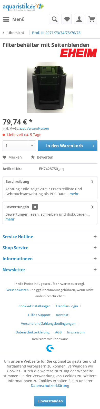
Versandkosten (17, 290)
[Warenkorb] (92, 19)
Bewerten (44, 157)
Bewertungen (17, 206)
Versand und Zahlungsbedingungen (48, 323)
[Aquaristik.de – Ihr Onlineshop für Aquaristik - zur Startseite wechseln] (23, 7)
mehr (74, 193)
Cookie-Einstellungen (34, 306)
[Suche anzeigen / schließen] (54, 19)
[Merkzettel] (67, 19)
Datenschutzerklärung (32, 332)
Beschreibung (17, 181)
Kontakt (62, 314)
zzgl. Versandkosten (34, 128)
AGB (58, 332)
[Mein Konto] (79, 19)
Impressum (76, 332)
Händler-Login (67, 306)
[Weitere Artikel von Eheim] (78, 52)
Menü (18, 19)
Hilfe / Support (39, 314)
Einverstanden (50, 400)
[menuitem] (13, 19)
